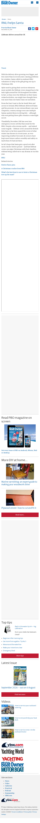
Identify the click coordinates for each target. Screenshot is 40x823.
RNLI (3, 158)
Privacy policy (28, 812)
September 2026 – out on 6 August (18, 687)
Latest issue (9, 663)
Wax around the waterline (12, 644)
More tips (20, 656)
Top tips (6, 622)
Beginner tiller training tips (13, 638)
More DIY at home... (14, 460)
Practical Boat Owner (8, 28)
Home (4, 19)
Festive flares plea (8, 165)
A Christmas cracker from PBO (12, 168)
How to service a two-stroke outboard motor (25, 731)
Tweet (3, 68)
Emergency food (9, 651)
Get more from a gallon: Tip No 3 (14, 641)
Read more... (20, 515)
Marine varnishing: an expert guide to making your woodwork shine (19, 483)
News (9, 19)
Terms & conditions (17, 812)
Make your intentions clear (12, 648)
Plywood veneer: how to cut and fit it (18, 508)
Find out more (20, 694)
